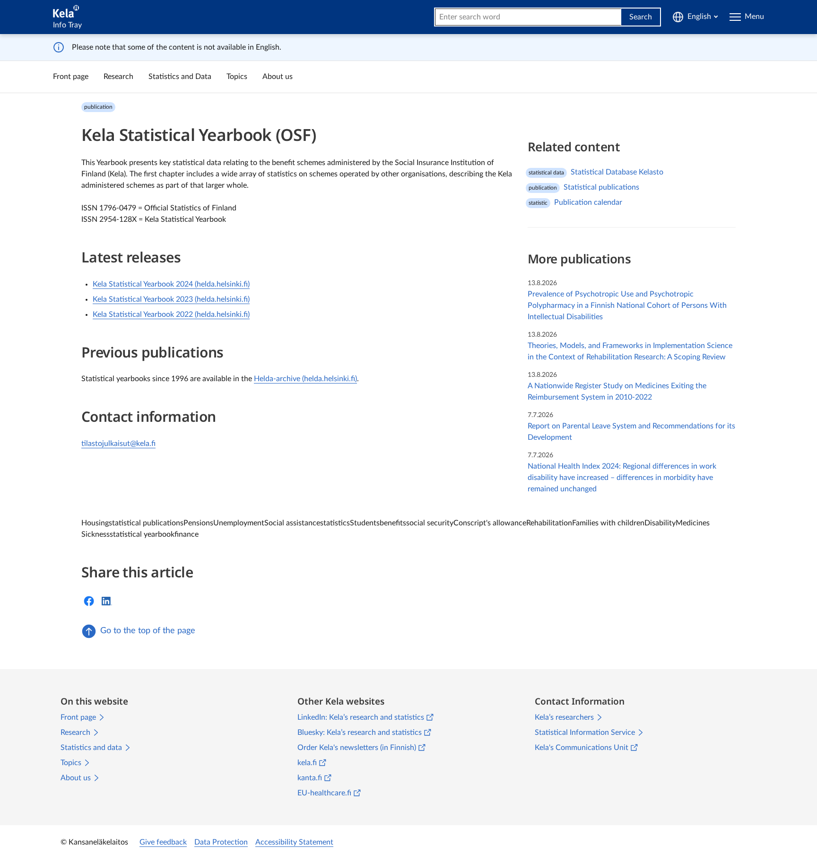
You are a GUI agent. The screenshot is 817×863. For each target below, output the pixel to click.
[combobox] (528, 17)
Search (640, 17)
